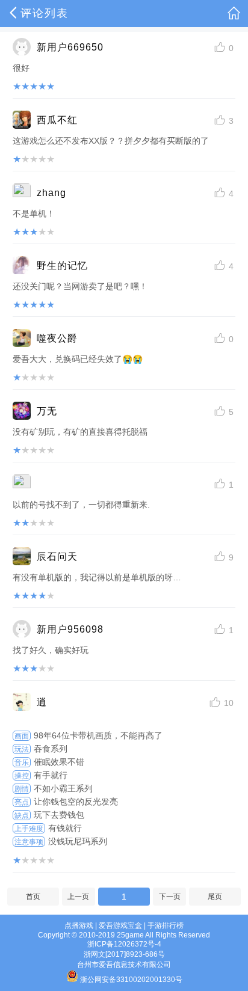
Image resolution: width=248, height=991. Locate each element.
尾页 (215, 896)
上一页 (78, 896)
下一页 (170, 896)
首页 (33, 896)
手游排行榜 (165, 925)
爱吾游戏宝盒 (120, 925)
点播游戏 (78, 925)
